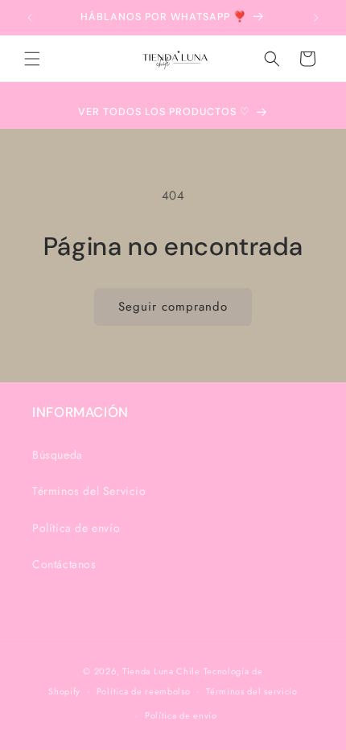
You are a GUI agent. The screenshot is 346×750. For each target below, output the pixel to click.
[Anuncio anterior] (29, 17)
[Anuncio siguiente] (316, 17)
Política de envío (76, 528)
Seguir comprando (173, 306)
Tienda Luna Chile (161, 671)
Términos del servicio (252, 691)
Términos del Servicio (89, 491)
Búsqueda (57, 455)
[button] (32, 58)
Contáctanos (64, 564)
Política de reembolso (144, 691)
